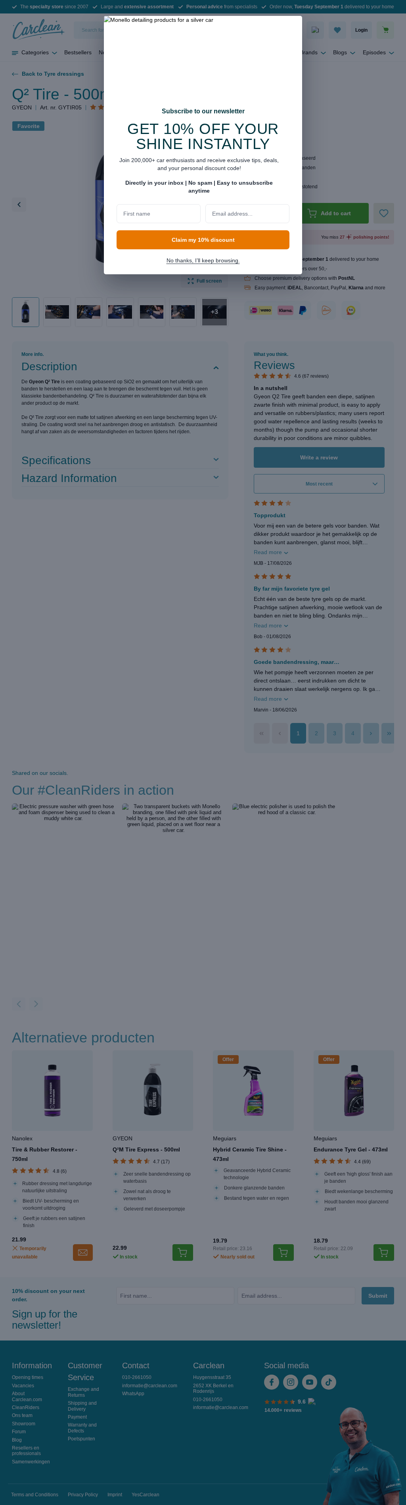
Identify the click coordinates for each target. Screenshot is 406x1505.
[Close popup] (292, 27)
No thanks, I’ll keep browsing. (203, 260)
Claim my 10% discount (203, 240)
